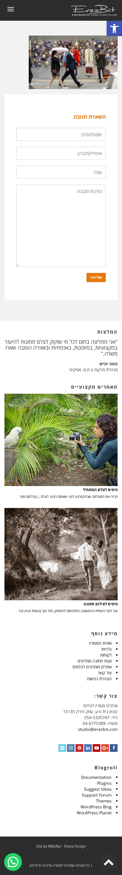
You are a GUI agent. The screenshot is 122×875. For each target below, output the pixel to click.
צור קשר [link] (105, 672)
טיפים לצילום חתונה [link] (101, 604)
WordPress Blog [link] (96, 807)
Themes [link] (104, 801)
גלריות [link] (106, 649)
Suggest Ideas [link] (98, 789)
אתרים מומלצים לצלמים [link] (92, 667)
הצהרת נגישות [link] (99, 678)
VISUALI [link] (54, 846)
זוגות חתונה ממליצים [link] (95, 661)
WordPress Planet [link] (94, 813)
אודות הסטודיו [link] (100, 643)
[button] (13, 862)
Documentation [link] (96, 777)
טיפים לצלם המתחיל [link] (100, 489)
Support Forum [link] (97, 795)
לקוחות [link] (106, 655)
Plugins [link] (104, 783)
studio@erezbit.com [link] (98, 729)
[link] (114, 28)
